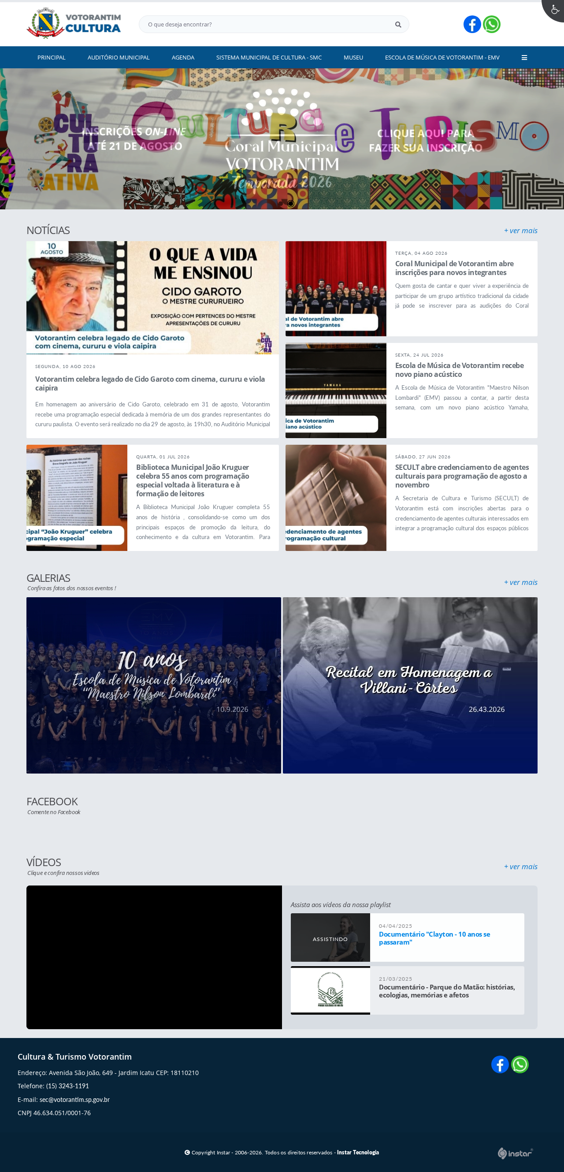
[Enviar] (398, 24)
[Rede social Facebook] (501, 1065)
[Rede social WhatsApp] (521, 1065)
